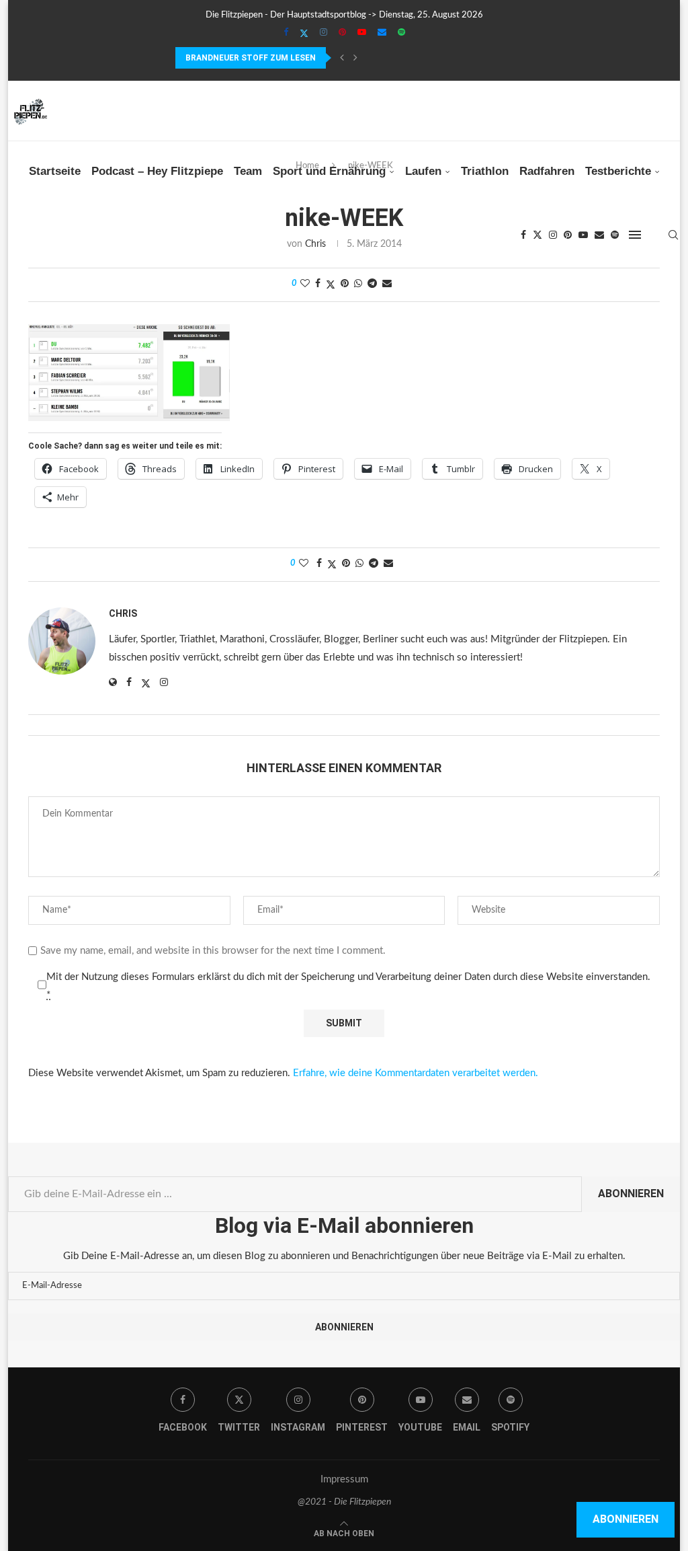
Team (248, 171)
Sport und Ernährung (329, 171)
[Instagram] (323, 33)
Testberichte (618, 171)
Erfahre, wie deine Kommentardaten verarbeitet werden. (415, 1073)
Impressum (344, 1479)
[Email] (382, 33)
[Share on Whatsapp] (358, 284)
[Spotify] (401, 33)
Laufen (423, 171)
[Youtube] (361, 33)
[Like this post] (305, 284)
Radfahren (546, 171)
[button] (342, 58)
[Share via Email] (387, 284)
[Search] (673, 234)
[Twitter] (304, 34)
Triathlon (485, 171)
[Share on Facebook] (317, 284)
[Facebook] (286, 33)
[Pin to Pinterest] (345, 284)
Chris (123, 613)
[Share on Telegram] (372, 284)
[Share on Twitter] (330, 284)
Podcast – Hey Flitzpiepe (157, 171)
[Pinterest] (342, 33)
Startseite (55, 171)
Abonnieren (631, 1193)
